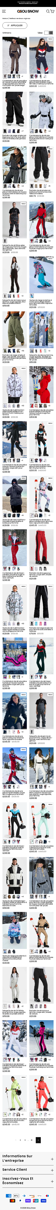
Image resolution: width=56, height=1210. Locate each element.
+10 (22, 350)
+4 (49, 131)
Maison (5, 18)
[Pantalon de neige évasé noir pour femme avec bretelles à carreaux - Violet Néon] (45, 623)
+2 (22, 296)
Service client (14, 1169)
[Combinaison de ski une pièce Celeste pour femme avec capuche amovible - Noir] (45, 842)
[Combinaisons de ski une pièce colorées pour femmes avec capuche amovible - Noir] (41, 515)
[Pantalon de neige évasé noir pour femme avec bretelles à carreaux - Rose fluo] (41, 623)
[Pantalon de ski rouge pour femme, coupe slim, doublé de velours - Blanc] (36, 569)
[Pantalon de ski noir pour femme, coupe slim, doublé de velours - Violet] (36, 1006)
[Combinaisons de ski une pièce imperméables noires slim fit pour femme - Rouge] (41, 460)
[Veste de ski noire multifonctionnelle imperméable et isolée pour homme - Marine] (18, 515)
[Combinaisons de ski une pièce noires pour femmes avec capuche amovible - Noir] (5, 732)
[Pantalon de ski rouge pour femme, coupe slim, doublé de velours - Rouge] (32, 569)
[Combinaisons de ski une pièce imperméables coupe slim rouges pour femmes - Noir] (14, 787)
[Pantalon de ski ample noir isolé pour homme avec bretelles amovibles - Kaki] (36, 186)
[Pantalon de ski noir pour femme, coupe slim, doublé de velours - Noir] (32, 1006)
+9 (22, 515)
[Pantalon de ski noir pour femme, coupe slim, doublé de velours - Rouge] (45, 1006)
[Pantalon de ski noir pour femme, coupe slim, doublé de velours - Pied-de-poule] (41, 1006)
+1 (22, 76)
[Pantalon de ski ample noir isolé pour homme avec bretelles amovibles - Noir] (32, 186)
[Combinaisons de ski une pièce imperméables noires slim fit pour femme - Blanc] (45, 460)
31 (31, 1140)
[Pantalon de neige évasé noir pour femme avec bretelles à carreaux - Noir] (32, 623)
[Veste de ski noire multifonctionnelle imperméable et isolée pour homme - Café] (14, 515)
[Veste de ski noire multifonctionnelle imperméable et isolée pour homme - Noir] (5, 515)
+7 (22, 131)
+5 (49, 186)
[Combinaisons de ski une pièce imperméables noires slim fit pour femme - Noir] (32, 460)
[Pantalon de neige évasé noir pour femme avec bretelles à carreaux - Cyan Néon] (36, 623)
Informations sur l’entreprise (17, 1158)
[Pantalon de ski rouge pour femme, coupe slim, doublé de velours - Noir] (45, 569)
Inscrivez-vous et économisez (17, 1180)
